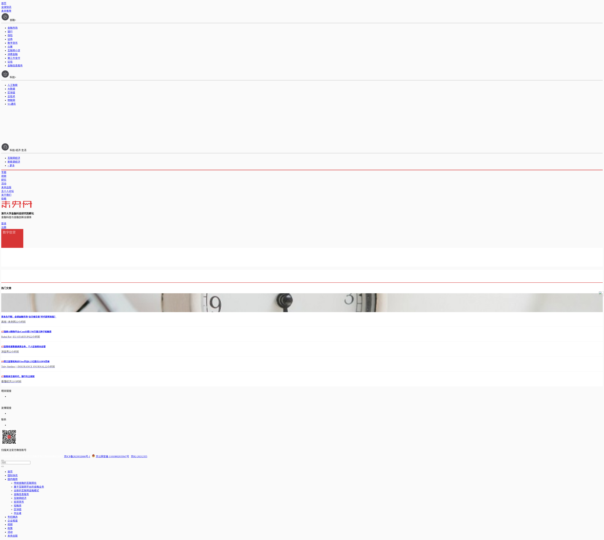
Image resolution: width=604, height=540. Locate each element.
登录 (3, 223)
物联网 (11, 100)
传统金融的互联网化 (25, 483)
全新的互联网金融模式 (26, 490)
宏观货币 (19, 502)
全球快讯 (6, 7)
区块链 (11, 92)
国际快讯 (13, 475)
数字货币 (13, 43)
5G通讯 (12, 104)
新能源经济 (14, 161)
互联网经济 (14, 158)
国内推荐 (13, 479)
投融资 (17, 505)
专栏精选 (13, 517)
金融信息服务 (15, 65)
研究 (3, 180)
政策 (10, 528)
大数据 (11, 89)
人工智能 (13, 85)
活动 (3, 183)
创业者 (17, 513)
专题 (3, 172)
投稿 (3, 198)
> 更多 (11, 165)
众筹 (10, 46)
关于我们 (6, 195)
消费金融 (13, 54)
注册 (3, 227)
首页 (3, 3)
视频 (3, 176)
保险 (10, 35)
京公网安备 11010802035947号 (112, 456)
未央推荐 (6, 11)
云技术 (11, 96)
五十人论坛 (7, 191)
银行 (10, 31)
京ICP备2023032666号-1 (77, 456)
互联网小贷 (14, 50)
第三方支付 (14, 58)
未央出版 (6, 187)
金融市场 (13, 28)
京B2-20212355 (139, 456)
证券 (10, 39)
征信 (10, 62)
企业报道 (13, 520)
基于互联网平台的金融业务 (29, 486)
